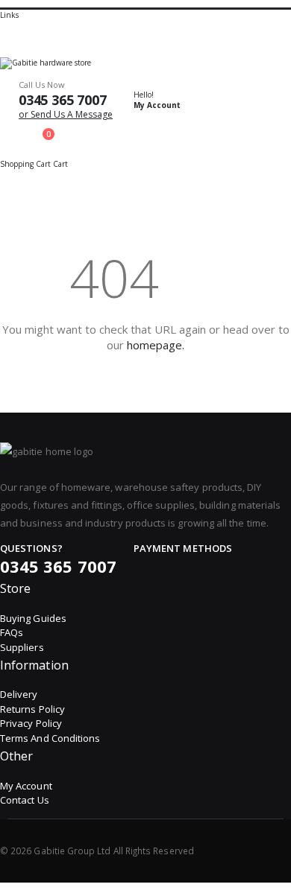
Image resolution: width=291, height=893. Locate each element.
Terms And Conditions (50, 738)
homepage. (155, 344)
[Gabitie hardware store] (145, 63)
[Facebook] (233, 851)
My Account (26, 785)
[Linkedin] (258, 851)
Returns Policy (32, 709)
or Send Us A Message (66, 114)
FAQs (11, 632)
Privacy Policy (31, 723)
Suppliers (22, 647)
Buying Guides (33, 618)
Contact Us (24, 800)
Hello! (157, 99)
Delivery (19, 694)
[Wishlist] (4, 126)
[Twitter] (245, 851)
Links (9, 15)
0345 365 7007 (63, 100)
